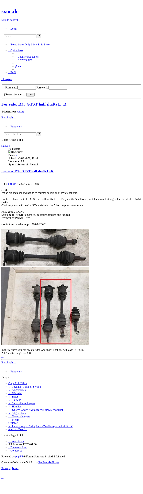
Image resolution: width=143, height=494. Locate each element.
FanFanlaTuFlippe (48, 462)
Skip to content (9, 19)
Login (6, 79)
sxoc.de (9, 11)
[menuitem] (12, 28)
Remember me (13, 94)
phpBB (19, 456)
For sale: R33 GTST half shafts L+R (33, 104)
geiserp (20, 111)
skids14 (5, 145)
